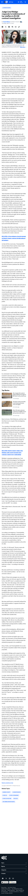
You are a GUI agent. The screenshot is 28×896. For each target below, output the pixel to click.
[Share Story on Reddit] (9, 27)
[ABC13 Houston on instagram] (9, 878)
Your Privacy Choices (12, 887)
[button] (2, 2)
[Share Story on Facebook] (2, 27)
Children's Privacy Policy (6, 888)
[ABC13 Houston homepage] (6, 2)
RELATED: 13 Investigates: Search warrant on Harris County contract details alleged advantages (14, 238)
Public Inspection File (20, 890)
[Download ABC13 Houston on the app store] (4, 882)
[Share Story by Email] (15, 27)
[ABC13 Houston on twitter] (6, 878)
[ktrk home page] (4, 858)
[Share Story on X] (6, 27)
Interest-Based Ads (11, 890)
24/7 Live (11, 2)
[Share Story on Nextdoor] (12, 27)
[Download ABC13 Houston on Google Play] (12, 882)
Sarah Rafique (6, 21)
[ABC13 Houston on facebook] (2, 878)
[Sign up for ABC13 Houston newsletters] (13, 878)
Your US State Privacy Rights (17, 888)
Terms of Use (3, 890)
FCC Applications (4, 891)
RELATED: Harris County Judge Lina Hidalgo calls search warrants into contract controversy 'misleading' (12, 452)
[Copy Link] (19, 27)
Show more (22, 47)
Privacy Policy (4, 887)
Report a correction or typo (7, 783)
